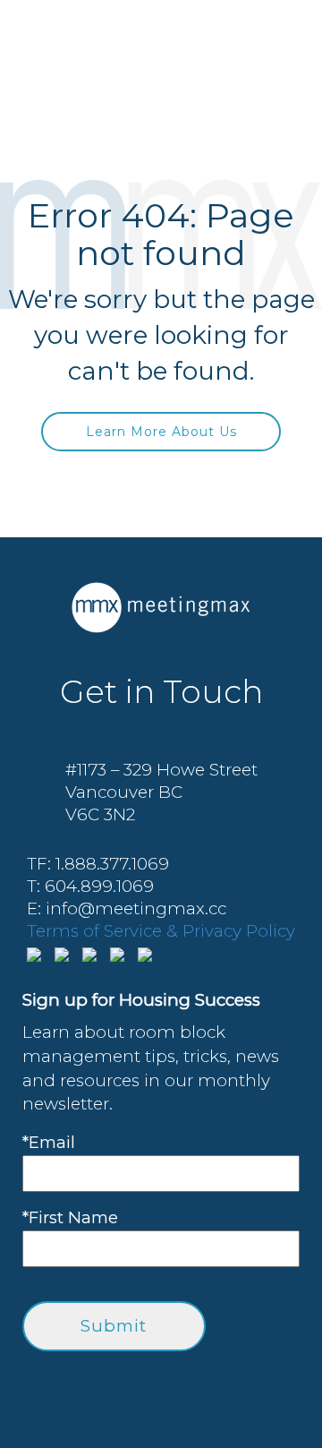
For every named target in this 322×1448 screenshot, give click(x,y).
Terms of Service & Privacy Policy (161, 931)
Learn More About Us (161, 432)
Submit (113, 1325)
